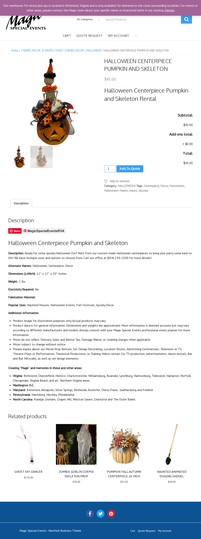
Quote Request (89, 36)
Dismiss (170, 10)
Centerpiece (151, 186)
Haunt (133, 190)
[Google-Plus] (111, 514)
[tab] (21, 203)
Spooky (143, 190)
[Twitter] (100, 514)
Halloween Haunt (116, 190)
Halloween (177, 186)
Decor (164, 186)
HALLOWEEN (126, 186)
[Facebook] (90, 514)
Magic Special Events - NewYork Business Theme (50, 531)
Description (21, 203)
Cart (67, 36)
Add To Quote (130, 168)
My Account (118, 36)
